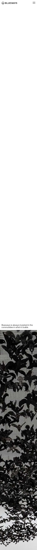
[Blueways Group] (9, 2)
